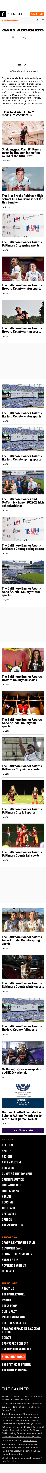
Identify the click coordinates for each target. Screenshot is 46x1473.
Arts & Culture (12, 1162)
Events (6, 1300)
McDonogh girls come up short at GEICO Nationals (22, 1071)
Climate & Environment (17, 1174)
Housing (7, 1202)
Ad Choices (35, 1430)
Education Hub (11, 1185)
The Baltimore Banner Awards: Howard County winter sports (22, 286)
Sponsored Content (15, 1343)
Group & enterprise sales (19, 1242)
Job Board (8, 1208)
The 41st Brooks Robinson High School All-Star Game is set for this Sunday (22, 199)
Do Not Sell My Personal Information (19, 1433)
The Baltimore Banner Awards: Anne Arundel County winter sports (22, 592)
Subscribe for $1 (37, 14)
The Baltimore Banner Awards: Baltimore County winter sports (23, 985)
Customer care (12, 1248)
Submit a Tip (10, 1259)
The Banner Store (13, 1294)
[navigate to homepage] (11, 14)
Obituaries (9, 1214)
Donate (6, 1337)
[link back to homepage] (15, 1389)
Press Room (9, 1305)
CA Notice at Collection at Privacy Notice (21, 1436)
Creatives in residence (17, 1349)
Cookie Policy (23, 1426)
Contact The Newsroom (17, 1254)
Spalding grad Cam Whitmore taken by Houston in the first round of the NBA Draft (21, 153)
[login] (37, 20)
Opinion (7, 1219)
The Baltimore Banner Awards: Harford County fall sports (22, 1028)
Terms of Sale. (30, 1440)
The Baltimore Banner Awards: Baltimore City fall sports (22, 810)
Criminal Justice (13, 1179)
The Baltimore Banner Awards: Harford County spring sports (22, 457)
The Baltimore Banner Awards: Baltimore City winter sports (22, 767)
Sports (6, 1151)
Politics (7, 1145)
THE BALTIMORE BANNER (16, 1364)
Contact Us (9, 1237)
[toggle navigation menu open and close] (41, 20)
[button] (23, 1130)
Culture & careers (14, 1323)
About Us (8, 1288)
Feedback (8, 1271)
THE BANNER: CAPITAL (15, 1370)
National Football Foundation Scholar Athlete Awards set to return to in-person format (22, 1116)
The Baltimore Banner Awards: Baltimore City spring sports (22, 243)
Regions (7, 1156)
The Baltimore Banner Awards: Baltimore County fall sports (22, 853)
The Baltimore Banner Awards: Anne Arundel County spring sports (22, 940)
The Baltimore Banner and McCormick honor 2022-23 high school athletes (23, 502)
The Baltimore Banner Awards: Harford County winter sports (22, 414)
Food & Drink (10, 1191)
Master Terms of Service (17, 1406)
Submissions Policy (19, 1430)
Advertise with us (14, 1265)
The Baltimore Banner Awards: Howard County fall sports (22, 678)
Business (8, 1168)
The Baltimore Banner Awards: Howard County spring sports (22, 329)
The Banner (9, 1283)
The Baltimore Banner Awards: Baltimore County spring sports (23, 547)
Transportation (12, 1225)
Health (6, 1196)
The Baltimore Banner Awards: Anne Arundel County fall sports (22, 723)
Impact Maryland (13, 1317)
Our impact (9, 1311)
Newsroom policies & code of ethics (21, 1330)
